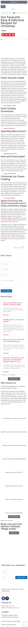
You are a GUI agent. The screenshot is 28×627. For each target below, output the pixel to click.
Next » (14, 375)
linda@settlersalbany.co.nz (12, 607)
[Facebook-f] (3, 598)
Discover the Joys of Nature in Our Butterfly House (13, 340)
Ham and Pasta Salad (10, 173)
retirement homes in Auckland (10, 218)
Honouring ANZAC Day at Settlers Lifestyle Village (12, 304)
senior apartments (16, 67)
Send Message (6, 291)
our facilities (4, 402)
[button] (14, 13)
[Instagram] (7, 598)
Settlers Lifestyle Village (20, 395)
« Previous (4, 375)
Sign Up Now (21, 577)
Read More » (6, 315)
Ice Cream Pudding (9, 198)
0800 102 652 (10, 606)
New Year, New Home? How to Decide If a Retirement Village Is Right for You (13, 359)
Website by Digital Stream (8, 624)
